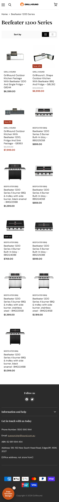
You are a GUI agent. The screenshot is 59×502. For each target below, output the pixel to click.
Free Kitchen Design (8, 493)
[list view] (52, 34)
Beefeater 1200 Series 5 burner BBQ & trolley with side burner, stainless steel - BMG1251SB (15, 304)
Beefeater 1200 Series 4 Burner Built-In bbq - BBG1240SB (41, 194)
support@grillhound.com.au (21, 435)
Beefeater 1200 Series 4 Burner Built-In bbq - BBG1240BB (12, 250)
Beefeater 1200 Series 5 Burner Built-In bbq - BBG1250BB (41, 250)
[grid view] (45, 34)
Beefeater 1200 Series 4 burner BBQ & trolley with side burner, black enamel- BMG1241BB (15, 360)
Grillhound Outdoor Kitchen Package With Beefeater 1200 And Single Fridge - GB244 (15, 81)
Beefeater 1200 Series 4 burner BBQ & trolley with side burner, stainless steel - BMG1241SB (43, 304)
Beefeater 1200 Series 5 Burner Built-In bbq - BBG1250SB (41, 136)
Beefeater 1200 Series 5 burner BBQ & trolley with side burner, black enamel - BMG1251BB (15, 196)
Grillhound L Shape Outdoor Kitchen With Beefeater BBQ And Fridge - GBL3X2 (44, 80)
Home (5, 14)
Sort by (17, 34)
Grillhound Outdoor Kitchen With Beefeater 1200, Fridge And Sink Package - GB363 (14, 137)
